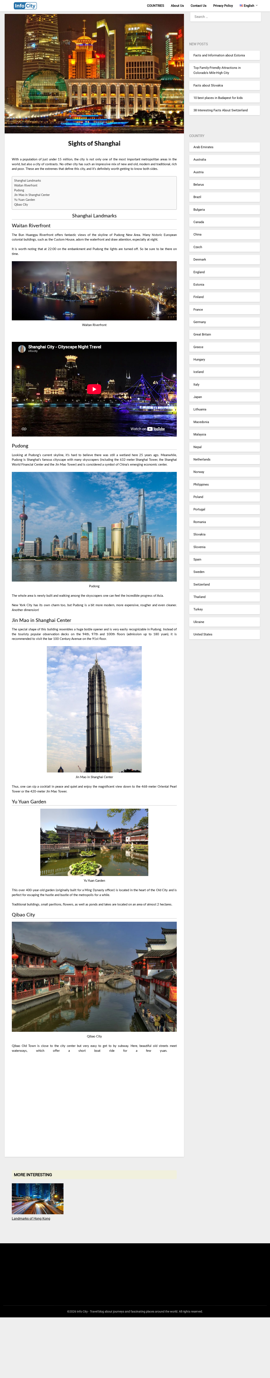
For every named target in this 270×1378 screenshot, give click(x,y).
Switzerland (201, 584)
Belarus (198, 184)
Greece (198, 347)
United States (202, 634)
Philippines (201, 484)
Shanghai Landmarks (27, 180)
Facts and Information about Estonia (219, 55)
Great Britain (202, 334)
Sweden (198, 572)
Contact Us (199, 6)
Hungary (199, 359)
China (197, 234)
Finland (198, 297)
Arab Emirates (203, 147)
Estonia (198, 284)
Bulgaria (199, 210)
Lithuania (199, 409)
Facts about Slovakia (208, 85)
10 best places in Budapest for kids (218, 98)
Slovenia (199, 547)
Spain (197, 559)
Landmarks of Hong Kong (31, 1219)
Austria (198, 172)
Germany (199, 322)
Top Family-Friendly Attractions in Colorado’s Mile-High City (217, 70)
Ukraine (198, 622)
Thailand (199, 597)
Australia (199, 159)
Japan (197, 397)
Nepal (197, 447)
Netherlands (202, 459)
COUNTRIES (155, 6)
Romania (199, 522)
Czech (197, 247)
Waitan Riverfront (25, 185)
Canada (198, 222)
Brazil (197, 197)
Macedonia (201, 422)
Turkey (198, 609)
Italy (196, 384)
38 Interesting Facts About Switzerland (220, 110)
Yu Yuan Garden (24, 199)
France (198, 310)
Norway (198, 472)
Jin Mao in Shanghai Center (32, 195)
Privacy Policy (223, 6)
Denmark (199, 259)
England (199, 272)
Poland (198, 497)
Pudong (19, 190)
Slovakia (199, 534)
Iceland (198, 372)
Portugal (199, 509)
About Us (177, 6)
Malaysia (199, 434)
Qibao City (21, 204)
